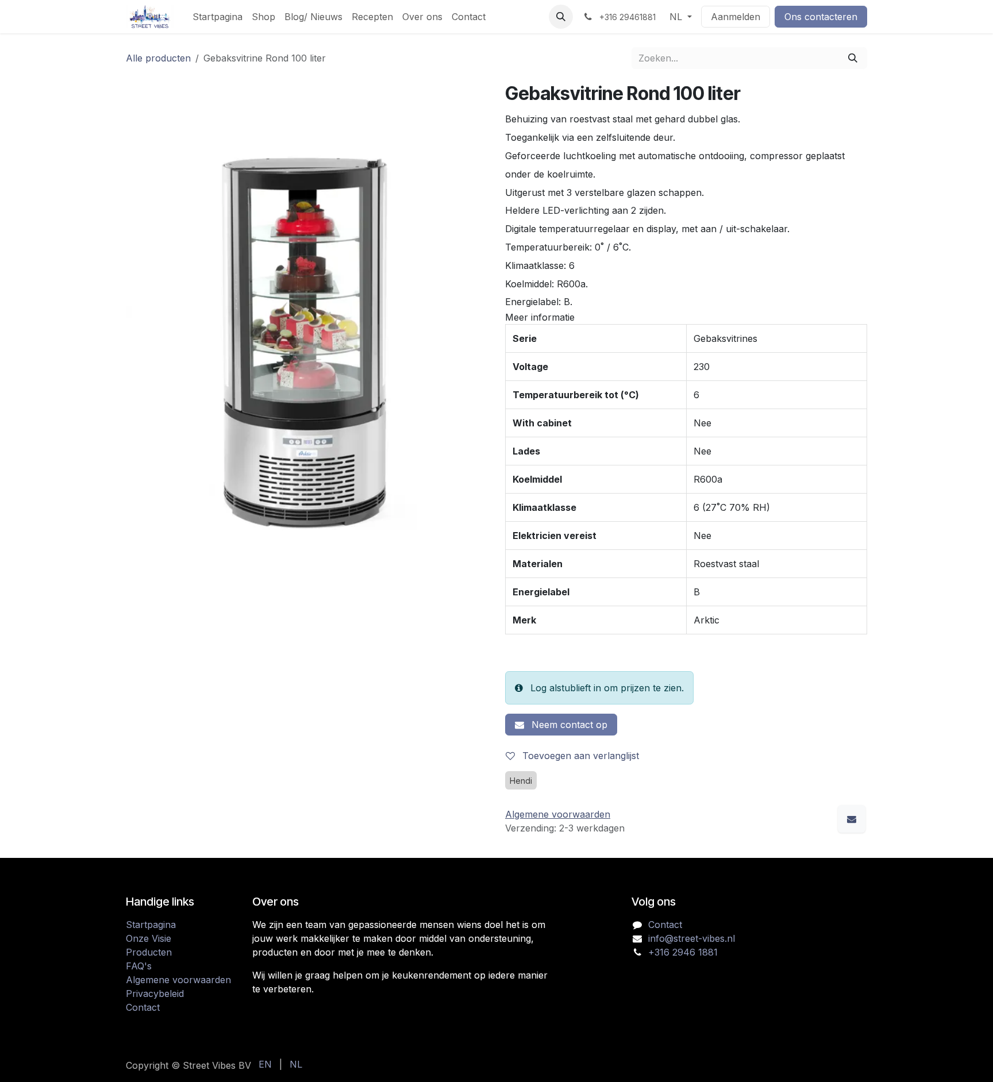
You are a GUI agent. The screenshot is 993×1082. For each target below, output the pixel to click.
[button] (561, 17)
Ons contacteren (820, 16)
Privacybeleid (155, 993)
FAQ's (139, 966)
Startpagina (151, 924)
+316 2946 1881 (683, 952)
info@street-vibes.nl (691, 938)
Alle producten (158, 58)
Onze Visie (148, 938)
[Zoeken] (852, 58)
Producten (149, 952)
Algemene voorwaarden (178, 979)
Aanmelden (735, 16)
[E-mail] (851, 819)
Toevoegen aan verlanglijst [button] (579, 755)
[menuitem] (217, 16)
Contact (143, 1007)
